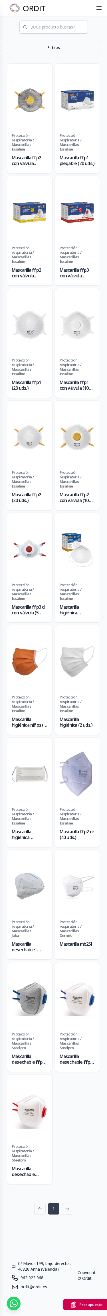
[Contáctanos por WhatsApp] (14, 1303)
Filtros (53, 47)
